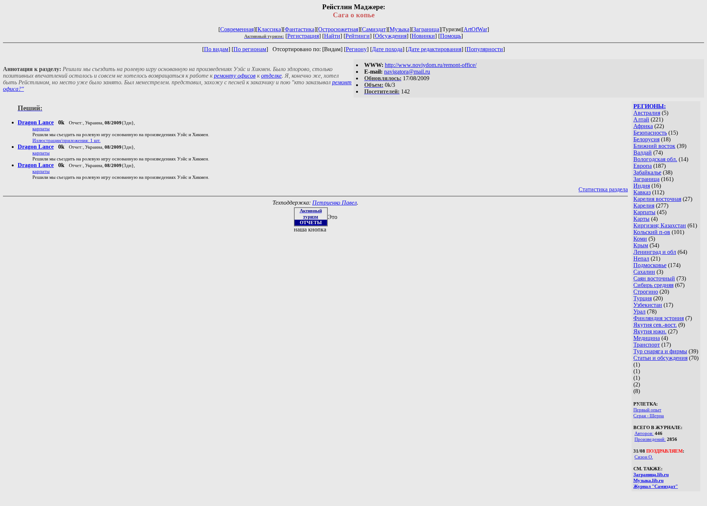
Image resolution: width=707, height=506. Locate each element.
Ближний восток (654, 146)
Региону (356, 49)
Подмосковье (649, 265)
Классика (269, 29)
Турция (642, 298)
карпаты (41, 128)
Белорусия (646, 139)
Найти (332, 36)
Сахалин (644, 272)
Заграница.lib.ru (651, 474)
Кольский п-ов (651, 232)
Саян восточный (654, 278)
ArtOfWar (475, 29)
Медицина (646, 338)
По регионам (249, 49)
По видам (216, 49)
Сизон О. (643, 457)
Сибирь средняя (653, 285)
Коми (640, 239)
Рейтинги (357, 36)
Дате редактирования (434, 49)
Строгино (645, 292)
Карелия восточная (657, 199)
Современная (237, 29)
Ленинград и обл (654, 252)
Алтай (641, 119)
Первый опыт (647, 410)
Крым (640, 245)
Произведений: (650, 439)
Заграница (426, 29)
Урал (639, 311)
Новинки (423, 36)
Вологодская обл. (655, 159)
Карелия (643, 205)
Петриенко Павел (334, 202)
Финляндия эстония (658, 318)
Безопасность (650, 133)
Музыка (399, 29)
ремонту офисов (235, 75)
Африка (643, 126)
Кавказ (642, 192)
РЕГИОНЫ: (649, 106)
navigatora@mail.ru (407, 71)
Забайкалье (647, 172)
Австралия (646, 113)
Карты (641, 219)
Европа (642, 166)
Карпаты (644, 212)
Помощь (450, 36)
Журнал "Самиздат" (655, 486)
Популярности (485, 49)
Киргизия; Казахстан (659, 225)
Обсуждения (391, 36)
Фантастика (299, 29)
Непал (641, 258)
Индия (641, 186)
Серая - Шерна (648, 415)
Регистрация (303, 36)
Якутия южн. (649, 331)
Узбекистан (647, 305)
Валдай (642, 152)
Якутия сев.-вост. (655, 325)
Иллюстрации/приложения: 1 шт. (66, 140)
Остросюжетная (338, 29)
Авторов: (644, 433)
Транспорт (646, 345)
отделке (271, 75)
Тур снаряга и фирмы (660, 351)
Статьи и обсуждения (660, 358)
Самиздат (374, 29)
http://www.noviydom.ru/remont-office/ (430, 65)
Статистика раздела (603, 189)
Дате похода (387, 49)
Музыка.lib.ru (648, 480)
